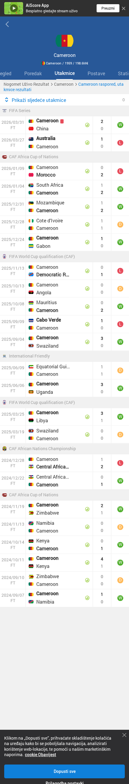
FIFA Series (19, 111)
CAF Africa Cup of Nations (33, 157)
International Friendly (29, 356)
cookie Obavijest (40, 754)
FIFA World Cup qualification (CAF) (42, 256)
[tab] (33, 73)
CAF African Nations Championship (42, 449)
